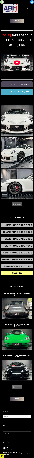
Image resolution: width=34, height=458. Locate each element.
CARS (4, 429)
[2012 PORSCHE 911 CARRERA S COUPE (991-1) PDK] (17, 367)
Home (5, 425)
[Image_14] (17, 184)
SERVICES (6, 438)
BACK (17, 21)
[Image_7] (17, 120)
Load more (18, 204)
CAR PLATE (7, 433)
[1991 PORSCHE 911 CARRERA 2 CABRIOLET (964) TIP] (17, 306)
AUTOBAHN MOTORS (9, 453)
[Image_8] (17, 152)
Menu (28, 8)
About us (6, 442)
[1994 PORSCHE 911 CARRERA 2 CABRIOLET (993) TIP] (17, 337)
